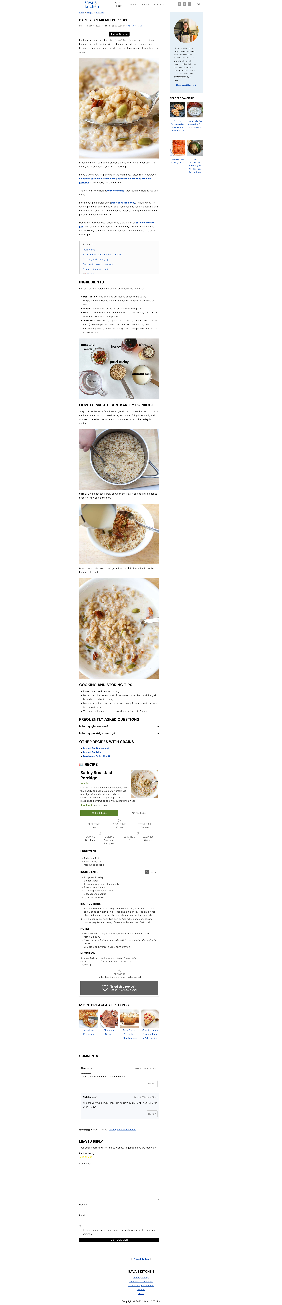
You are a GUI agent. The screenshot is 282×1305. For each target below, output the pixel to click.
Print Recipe (101, 813)
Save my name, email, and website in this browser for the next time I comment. (120, 1232)
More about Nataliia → (186, 85)
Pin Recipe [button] (140, 813)
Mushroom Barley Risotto (97, 756)
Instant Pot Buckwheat (96, 748)
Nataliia (84, 783)
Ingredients (89, 249)
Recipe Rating (86, 1153)
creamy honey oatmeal (114, 178)
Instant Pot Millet (92, 752)
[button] (81, 805)
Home (81, 12)
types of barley (115, 190)
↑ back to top (141, 1259)
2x (151, 872)
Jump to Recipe (121, 34)
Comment (85, 1163)
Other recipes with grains (96, 269)
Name (83, 1204)
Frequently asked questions (98, 264)
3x (156, 872)
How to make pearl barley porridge (102, 254)
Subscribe (159, 4)
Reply (152, 1083)
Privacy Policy (141, 1277)
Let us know (117, 990)
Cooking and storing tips (96, 259)
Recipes (90, 12)
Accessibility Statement (141, 1285)
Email (83, 1215)
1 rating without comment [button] (122, 1129)
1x (147, 872)
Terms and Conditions (141, 1281)
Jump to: (90, 244)
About (133, 4)
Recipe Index (118, 4)
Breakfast (100, 12)
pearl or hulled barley (123, 202)
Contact (144, 4)
